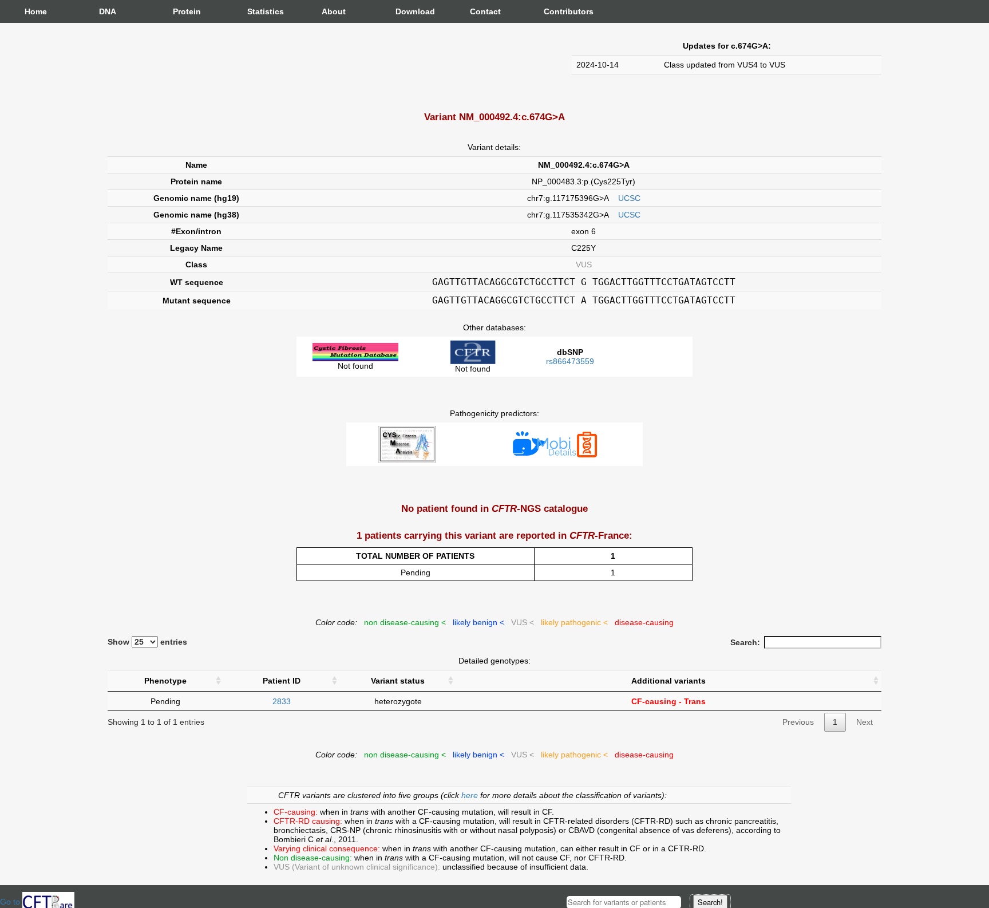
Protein (184, 11)
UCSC (629, 198)
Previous (798, 722)
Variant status (398, 680)
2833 (281, 701)
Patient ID (281, 680)
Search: (745, 642)
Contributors (555, 11)
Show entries (147, 641)
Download (406, 11)
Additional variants (668, 680)
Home (36, 11)
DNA (107, 11)
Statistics (258, 11)
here (470, 795)
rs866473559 (570, 361)
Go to (11, 901)
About (333, 11)
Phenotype (165, 680)
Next (864, 722)
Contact (481, 11)
